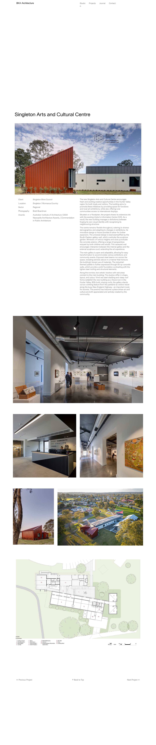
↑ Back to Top (78, 680)
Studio (82, 3)
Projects (92, 3)
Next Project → (133, 680)
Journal (102, 3)
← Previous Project (24, 680)
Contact (112, 3)
